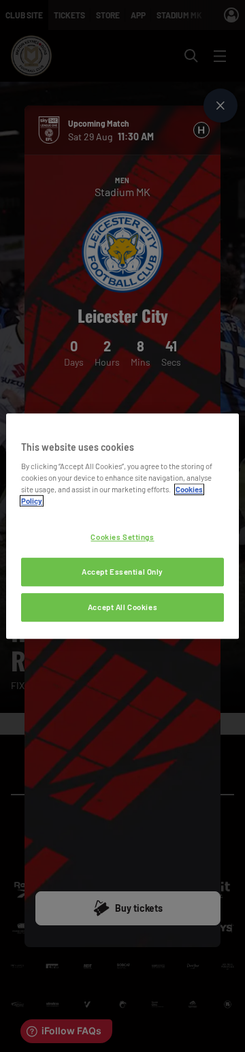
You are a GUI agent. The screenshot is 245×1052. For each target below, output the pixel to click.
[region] (122, 526)
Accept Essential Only (122, 571)
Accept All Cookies (122, 607)
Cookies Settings (122, 537)
